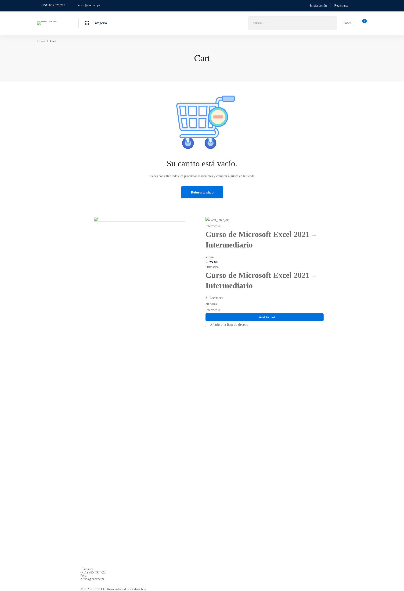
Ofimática (212, 267)
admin (210, 257)
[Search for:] (292, 23)
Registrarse (341, 5)
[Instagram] (93, 584)
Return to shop (202, 192)
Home (41, 41)
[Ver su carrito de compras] (363, 23)
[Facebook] (82, 584)
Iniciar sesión (318, 5)
